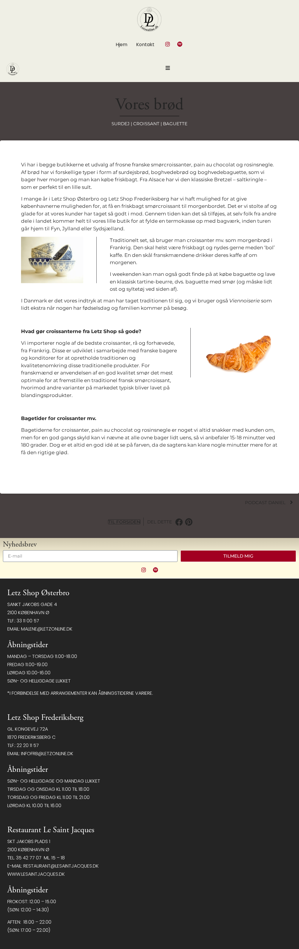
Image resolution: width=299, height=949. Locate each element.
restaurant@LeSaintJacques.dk (61, 866)
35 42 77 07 (28, 857)
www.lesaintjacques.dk (36, 874)
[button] (179, 522)
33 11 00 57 (28, 620)
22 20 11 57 (28, 745)
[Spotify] (179, 44)
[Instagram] (167, 44)
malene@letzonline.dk (46, 629)
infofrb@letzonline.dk (47, 753)
